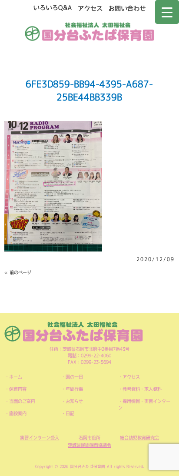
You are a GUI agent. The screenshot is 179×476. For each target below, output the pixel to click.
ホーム (15, 377)
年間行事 (74, 389)
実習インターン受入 (39, 438)
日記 (70, 413)
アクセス (131, 377)
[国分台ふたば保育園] (90, 30)
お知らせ (74, 401)
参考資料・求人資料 (142, 389)
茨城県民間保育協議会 (89, 445)
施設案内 (18, 413)
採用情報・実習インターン (144, 404)
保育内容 (18, 389)
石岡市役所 (89, 438)
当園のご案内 (22, 401)
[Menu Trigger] (167, 12)
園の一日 (74, 377)
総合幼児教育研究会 (139, 438)
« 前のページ (17, 272)
